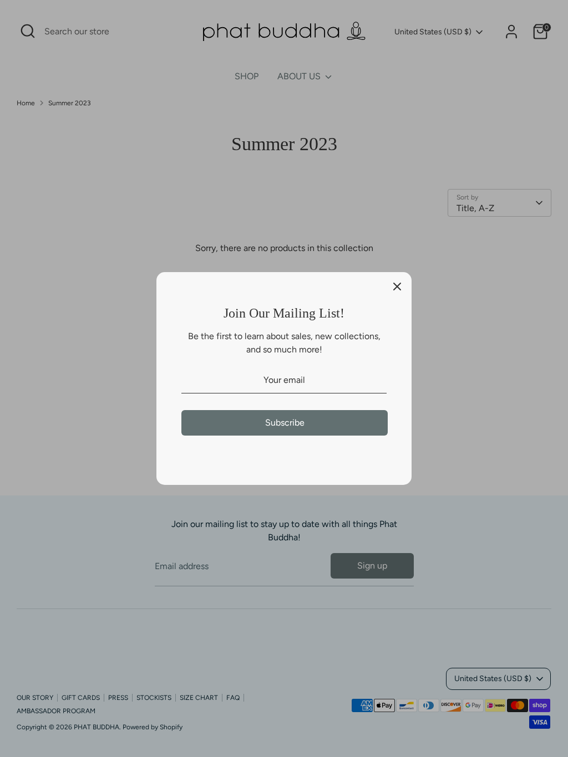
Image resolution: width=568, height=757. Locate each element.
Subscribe (285, 422)
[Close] (397, 286)
